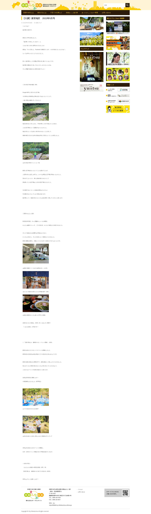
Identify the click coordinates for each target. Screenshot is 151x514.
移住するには (41, 13)
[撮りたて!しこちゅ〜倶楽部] (118, 28)
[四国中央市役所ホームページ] (118, 101)
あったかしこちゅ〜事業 (90, 13)
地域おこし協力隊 (72, 13)
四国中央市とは (28, 13)
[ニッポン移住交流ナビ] (118, 90)
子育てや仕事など (56, 13)
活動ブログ (39, 23)
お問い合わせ (106, 13)
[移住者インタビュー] (118, 74)
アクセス (80, 489)
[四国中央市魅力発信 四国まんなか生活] (33, 495)
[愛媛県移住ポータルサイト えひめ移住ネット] (118, 95)
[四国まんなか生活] (38, 5)
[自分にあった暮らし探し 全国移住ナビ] (91, 67)
